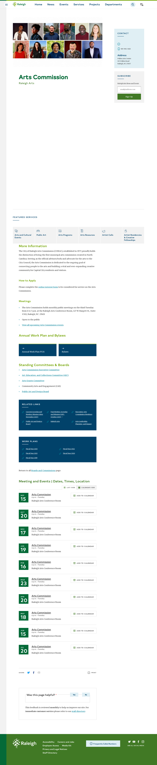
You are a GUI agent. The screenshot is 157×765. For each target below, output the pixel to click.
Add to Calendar (85, 496)
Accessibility (48, 741)
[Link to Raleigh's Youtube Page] (134, 741)
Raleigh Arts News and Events (128, 83)
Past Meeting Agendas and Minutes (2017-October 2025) (59, 414)
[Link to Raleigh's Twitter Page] (129, 741)
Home (38, 4)
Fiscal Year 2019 (31, 458)
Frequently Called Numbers (104, 743)
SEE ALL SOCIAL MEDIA (136, 745)
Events (63, 4)
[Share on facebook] (33, 672)
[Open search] (132, 4)
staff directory (78, 711)
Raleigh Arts (55, 421)
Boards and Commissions (43, 470)
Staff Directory (50, 752)
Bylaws (65, 352)
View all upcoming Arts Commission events (43, 325)
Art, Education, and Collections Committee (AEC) (45, 375)
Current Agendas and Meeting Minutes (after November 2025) (34, 414)
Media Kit (66, 745)
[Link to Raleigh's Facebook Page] (138, 741)
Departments (113, 4)
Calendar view (88, 487)
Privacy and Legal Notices (55, 749)
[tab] (69, 487)
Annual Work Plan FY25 (33, 352)
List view (71, 487)
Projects (94, 4)
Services (78, 4)
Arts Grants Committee (33, 380)
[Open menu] (6, 4)
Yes (74, 695)
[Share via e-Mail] (38, 672)
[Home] (19, 4)
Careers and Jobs (66, 741)
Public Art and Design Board (35, 391)
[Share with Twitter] (28, 672)
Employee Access (51, 745)
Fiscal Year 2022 (69, 449)
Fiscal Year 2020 (69, 453)
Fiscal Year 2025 (32, 449)
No (86, 695)
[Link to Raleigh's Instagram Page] (143, 741)
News (50, 4)
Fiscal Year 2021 (31, 453)
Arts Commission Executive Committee (40, 370)
